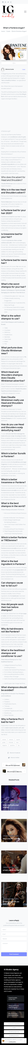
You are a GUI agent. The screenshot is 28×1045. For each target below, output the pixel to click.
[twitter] (8, 2)
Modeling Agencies (14, 1031)
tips (19, 745)
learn (17, 742)
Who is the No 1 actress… (12, 839)
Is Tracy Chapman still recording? (11, 903)
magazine (4, 745)
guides (3, 742)
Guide (8, 31)
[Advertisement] (14, 115)
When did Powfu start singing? (11, 806)
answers (11, 739)
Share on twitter (15, 757)
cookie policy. (12, 1042)
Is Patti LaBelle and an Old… (13, 870)
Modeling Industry (14, 1035)
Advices (4, 739)
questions (12, 745)
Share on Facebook (15, 752)
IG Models (11, 742)
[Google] (5, 2)
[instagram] (10, 2)
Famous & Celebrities (14, 1024)
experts (18, 739)
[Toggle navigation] (25, 11)
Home (3, 31)
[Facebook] (3, 2)
